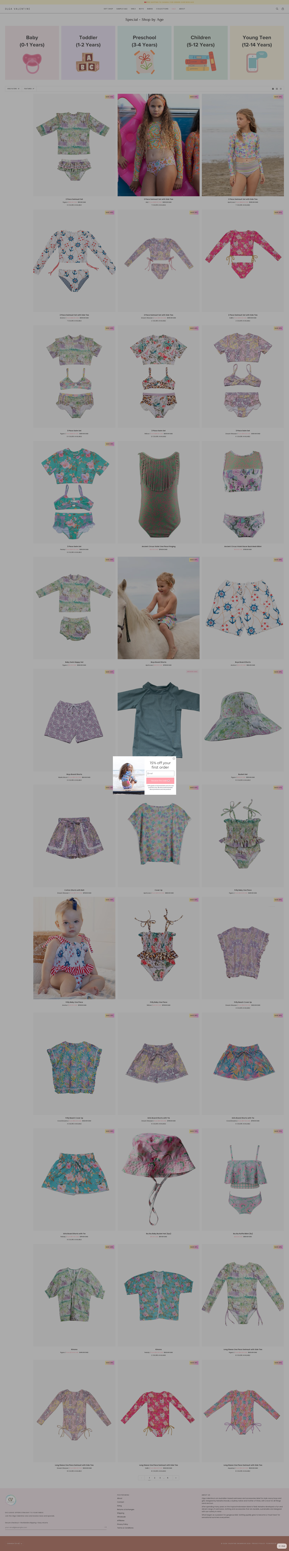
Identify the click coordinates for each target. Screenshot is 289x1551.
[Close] (173, 758)
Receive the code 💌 (160, 781)
